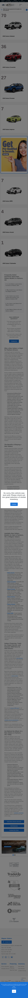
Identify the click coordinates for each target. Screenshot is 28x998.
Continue (14, 504)
